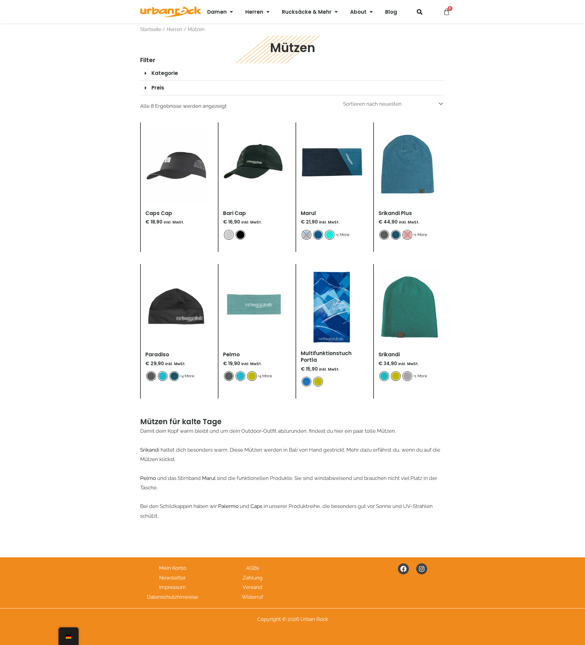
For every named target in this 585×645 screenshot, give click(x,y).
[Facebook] (403, 568)
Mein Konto (172, 568)
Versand (252, 587)
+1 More (342, 234)
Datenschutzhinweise (172, 597)
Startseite (150, 29)
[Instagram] (421, 568)
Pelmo (148, 478)
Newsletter (172, 578)
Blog (391, 12)
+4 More (187, 376)
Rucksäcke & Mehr (307, 12)
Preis (157, 87)
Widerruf (252, 597)
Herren (254, 12)
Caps (256, 506)
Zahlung (253, 578)
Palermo (228, 506)
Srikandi (149, 450)
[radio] (228, 234)
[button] (419, 12)
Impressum (172, 587)
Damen (217, 12)
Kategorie (164, 73)
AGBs (252, 568)
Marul (208, 478)
